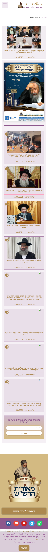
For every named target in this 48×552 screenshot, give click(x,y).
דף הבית (44, 17)
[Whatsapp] (39, 523)
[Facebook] (8, 523)
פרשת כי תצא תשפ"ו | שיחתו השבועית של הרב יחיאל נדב (24, 261)
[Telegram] (32, 523)
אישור (24, 548)
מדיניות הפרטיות (35, 539)
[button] (5, 5)
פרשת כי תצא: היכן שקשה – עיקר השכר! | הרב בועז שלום (24, 334)
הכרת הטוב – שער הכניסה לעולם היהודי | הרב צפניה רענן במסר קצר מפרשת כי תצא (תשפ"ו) (24, 369)
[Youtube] (24, 523)
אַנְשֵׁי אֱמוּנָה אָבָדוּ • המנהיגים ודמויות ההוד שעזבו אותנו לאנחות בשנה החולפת (24, 51)
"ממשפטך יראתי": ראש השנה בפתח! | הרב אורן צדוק (24, 226)
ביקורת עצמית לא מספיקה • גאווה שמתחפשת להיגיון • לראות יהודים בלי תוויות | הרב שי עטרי (24, 404)
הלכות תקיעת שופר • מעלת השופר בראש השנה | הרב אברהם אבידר (24, 191)
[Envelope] (16, 523)
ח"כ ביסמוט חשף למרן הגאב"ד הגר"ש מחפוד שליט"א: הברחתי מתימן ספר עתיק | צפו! (24, 156)
